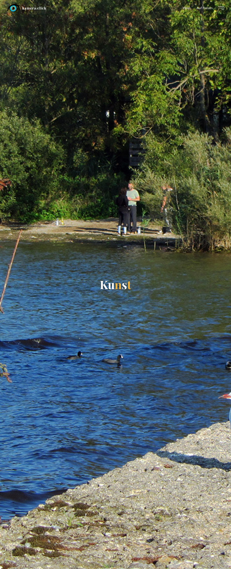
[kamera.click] (13, 8)
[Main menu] (221, 8)
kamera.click (34, 8)
